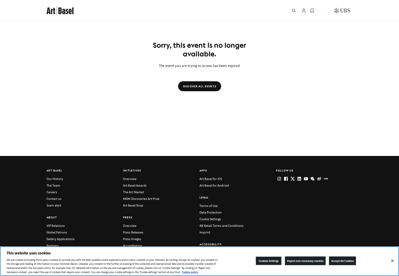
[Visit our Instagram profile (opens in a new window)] (279, 178)
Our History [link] (55, 179)
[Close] (392, 260)
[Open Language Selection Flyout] (320, 10)
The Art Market (133, 192)
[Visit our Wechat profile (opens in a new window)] (312, 178)
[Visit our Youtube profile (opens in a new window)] (306, 178)
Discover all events (199, 86)
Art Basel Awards (135, 185)
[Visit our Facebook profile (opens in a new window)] (286, 178)
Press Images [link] (132, 239)
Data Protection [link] (211, 212)
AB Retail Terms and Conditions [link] (222, 225)
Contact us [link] (54, 199)
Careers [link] (52, 192)
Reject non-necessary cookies (305, 260)
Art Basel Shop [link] (133, 205)
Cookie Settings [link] (210, 219)
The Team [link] (53, 185)
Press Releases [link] (133, 232)
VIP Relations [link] (56, 225)
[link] (60, 10)
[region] (199, 261)
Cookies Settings (268, 260)
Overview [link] (130, 179)
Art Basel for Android (214, 185)
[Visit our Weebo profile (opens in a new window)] (319, 178)
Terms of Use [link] (209, 206)
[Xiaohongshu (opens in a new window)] (326, 178)
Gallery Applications (61, 239)
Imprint (205, 232)
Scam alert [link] (54, 205)
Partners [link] (53, 245)
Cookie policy (190, 271)
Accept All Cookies (342, 260)
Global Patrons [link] (57, 232)
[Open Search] (294, 10)
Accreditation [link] (132, 245)
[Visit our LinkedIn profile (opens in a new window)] (299, 178)
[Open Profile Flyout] (304, 10)
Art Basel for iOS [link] (211, 179)
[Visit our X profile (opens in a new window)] (292, 178)
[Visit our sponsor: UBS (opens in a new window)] (342, 10)
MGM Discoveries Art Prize (141, 199)
